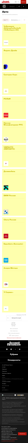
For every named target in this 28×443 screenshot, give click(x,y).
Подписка (4, 371)
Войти (23, 2)
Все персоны (14, 331)
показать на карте (6, 381)
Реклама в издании (6, 373)
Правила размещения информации (14, 338)
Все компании (14, 328)
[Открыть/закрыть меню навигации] (16, 2)
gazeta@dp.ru (5, 389)
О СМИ (3, 367)
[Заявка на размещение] (23, 6)
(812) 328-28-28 (5, 385)
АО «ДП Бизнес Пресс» (7, 365)
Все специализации (14, 333)
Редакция (4, 369)
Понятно (22, 433)
